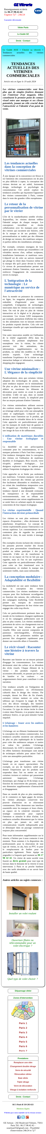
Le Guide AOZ (10, 50)
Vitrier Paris (23, 27)
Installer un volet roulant (22, 913)
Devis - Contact (23, 41)
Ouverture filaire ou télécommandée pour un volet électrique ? (22, 943)
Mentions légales (23, 1109)
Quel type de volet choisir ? (22, 978)
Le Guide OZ (23, 34)
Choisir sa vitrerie (31, 50)
